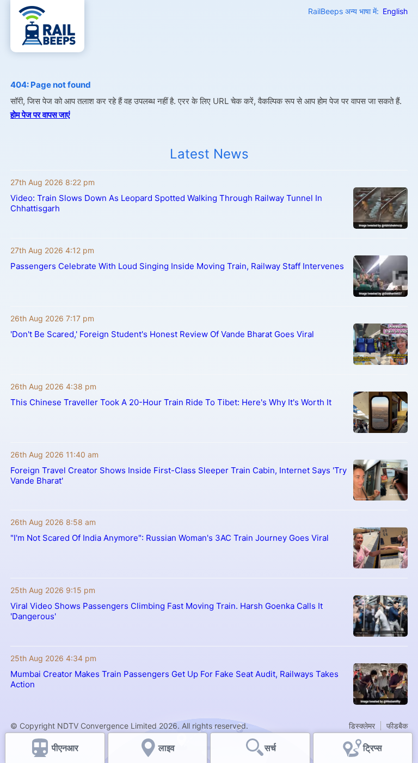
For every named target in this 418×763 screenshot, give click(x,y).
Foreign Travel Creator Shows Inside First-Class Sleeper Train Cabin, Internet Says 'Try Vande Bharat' (178, 475)
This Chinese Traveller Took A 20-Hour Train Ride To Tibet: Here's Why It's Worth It (170, 402)
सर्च (270, 747)
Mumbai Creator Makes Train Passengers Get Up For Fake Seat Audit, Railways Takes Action (174, 679)
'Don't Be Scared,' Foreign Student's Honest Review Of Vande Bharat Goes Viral (162, 334)
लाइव (167, 747)
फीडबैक (397, 725)
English (395, 11)
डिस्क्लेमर (362, 725)
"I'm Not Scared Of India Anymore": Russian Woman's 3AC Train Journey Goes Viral (169, 538)
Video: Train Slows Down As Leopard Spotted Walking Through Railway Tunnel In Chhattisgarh (166, 203)
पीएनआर (65, 747)
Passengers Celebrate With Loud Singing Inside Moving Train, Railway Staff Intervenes (177, 266)
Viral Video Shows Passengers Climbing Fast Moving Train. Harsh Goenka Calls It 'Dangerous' (166, 611)
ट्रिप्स (372, 747)
